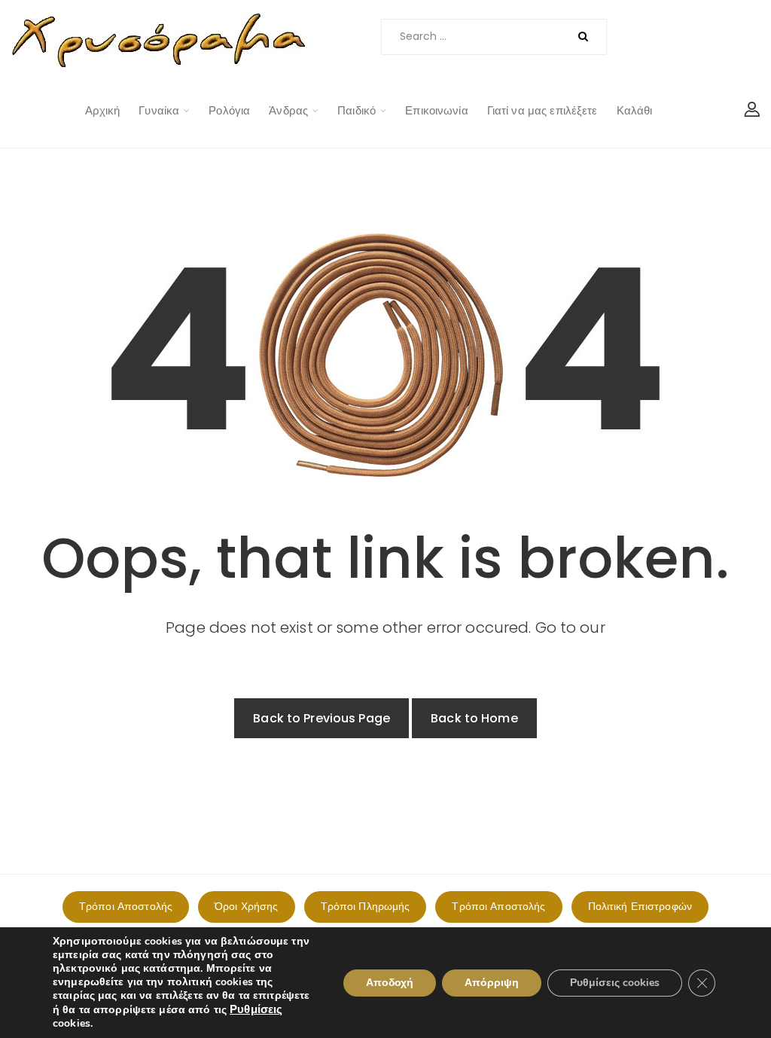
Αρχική (102, 110)
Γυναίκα (159, 110)
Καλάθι (635, 110)
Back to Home (474, 718)
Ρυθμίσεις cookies (615, 982)
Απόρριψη (492, 982)
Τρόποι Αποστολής (125, 906)
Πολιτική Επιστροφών (640, 906)
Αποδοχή (389, 982)
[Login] (752, 111)
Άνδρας (288, 110)
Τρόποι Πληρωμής (365, 906)
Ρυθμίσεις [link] (256, 1009)
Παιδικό (356, 110)
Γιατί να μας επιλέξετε (542, 110)
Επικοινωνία (436, 110)
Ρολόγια (229, 110)
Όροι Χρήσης (246, 906)
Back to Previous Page (321, 718)
